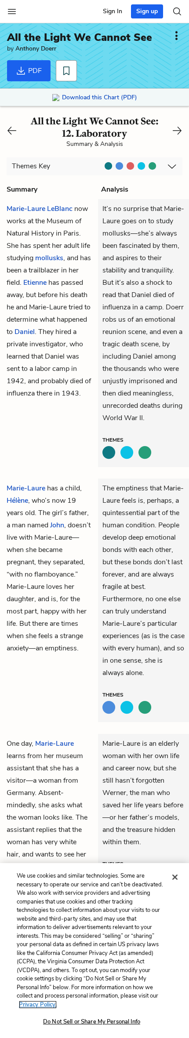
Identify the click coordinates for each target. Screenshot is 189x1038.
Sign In (112, 11)
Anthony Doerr (35, 48)
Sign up (147, 11)
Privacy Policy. (38, 1005)
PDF (34, 71)
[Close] (175, 877)
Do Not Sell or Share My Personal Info (91, 1022)
